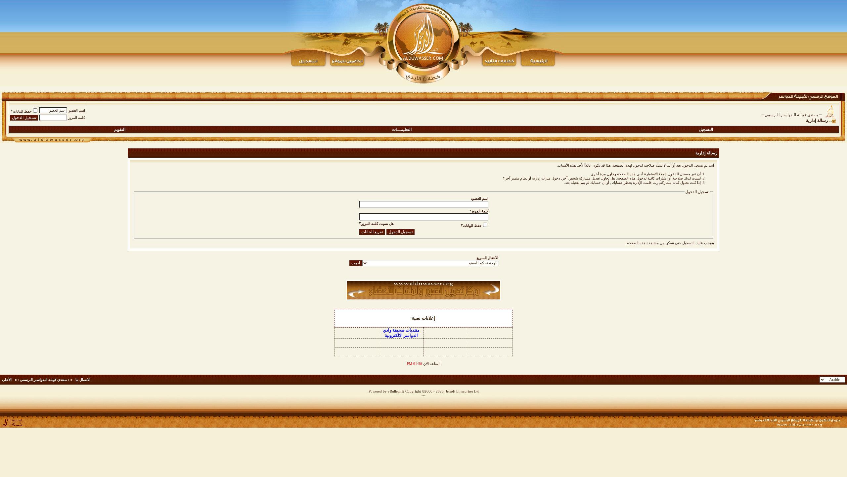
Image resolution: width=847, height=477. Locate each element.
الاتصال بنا (82, 380)
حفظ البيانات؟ (21, 111)
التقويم (119, 129)
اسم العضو (77, 110)
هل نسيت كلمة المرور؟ (376, 224)
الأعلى (7, 380)
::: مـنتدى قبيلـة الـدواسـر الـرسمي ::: (791, 115)
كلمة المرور (76, 118)
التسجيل (706, 129)
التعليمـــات (402, 129)
